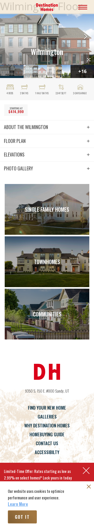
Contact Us (47, 443)
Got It (22, 517)
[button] (85, 37)
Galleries (47, 416)
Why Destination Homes (47, 425)
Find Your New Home (47, 407)
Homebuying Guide (47, 434)
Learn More (18, 504)
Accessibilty (47, 452)
